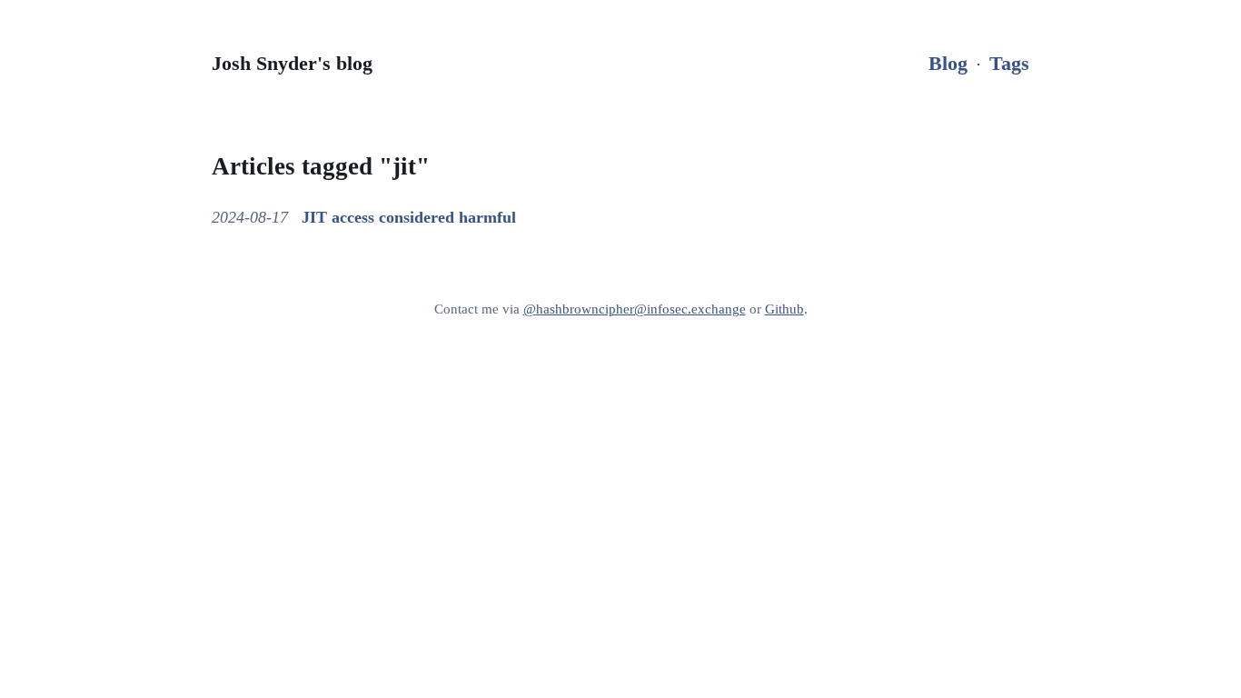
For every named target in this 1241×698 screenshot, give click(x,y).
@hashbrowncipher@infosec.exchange (634, 309)
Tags (1009, 64)
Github (784, 309)
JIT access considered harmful (409, 217)
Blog (948, 64)
